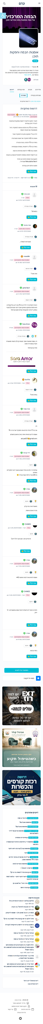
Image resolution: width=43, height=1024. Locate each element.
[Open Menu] (39, 3)
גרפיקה (35, 868)
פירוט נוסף (27, 75)
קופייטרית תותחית (21, 838)
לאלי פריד (30, 964)
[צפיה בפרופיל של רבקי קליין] (34, 195)
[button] (3, 16)
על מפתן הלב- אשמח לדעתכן (16, 913)
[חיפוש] (4, 3)
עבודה (36, 842)
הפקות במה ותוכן (36, 101)
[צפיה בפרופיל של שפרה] (34, 490)
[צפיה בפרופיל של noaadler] (34, 257)
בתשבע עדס (29, 925)
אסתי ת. (31, 913)
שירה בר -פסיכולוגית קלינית (24, 956)
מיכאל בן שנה (22, 818)
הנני (25, 853)
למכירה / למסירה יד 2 (31, 831)
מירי (32, 907)
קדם (22, 3)
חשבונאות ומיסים (33, 826)
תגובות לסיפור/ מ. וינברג (19, 907)
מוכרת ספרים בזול (15, 901)
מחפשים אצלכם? (25, 822)
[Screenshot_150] (21, 788)
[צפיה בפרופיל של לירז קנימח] (34, 453)
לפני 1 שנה (24, 178)
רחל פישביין (30, 945)
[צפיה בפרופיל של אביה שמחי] (34, 410)
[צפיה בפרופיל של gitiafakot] (34, 289)
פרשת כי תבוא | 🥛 (26, 868)
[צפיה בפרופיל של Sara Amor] (34, 325)
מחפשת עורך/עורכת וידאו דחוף (19, 849)
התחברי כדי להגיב (21, 670)
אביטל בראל (29, 933)
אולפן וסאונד (34, 857)
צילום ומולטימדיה (33, 818)
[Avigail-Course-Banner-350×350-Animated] (21, 748)
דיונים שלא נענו (33, 984)
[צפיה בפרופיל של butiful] (34, 380)
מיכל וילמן (30, 919)
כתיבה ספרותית (33, 837)
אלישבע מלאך (29, 901)
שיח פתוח (35, 822)
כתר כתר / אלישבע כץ (20, 883)
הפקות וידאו (34, 848)
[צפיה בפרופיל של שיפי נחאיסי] (35, 226)
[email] (20, 1018)
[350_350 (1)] (21, 706)
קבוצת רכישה (25, 888)
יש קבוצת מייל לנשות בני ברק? (20, 872)
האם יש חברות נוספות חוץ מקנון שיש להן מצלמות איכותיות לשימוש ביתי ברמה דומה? (19, 947)
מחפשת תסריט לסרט (20, 864)
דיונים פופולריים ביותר (31, 981)
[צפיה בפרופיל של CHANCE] (35, 525)
